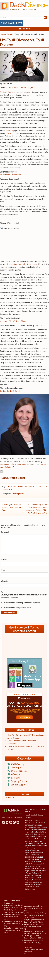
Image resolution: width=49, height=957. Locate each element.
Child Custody (17, 764)
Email (4, 570)
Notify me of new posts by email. (18, 607)
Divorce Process (19, 771)
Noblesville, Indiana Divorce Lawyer (14, 464)
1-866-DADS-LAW (11, 23)
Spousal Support (19, 784)
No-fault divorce (6, 92)
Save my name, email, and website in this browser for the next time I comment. (24, 596)
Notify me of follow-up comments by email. (22, 602)
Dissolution (11, 486)
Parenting (15, 777)
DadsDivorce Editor (13, 477)
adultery (9, 130)
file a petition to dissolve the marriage (22, 264)
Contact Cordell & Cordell (10, 391)
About (28, 815)
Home (3, 34)
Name (4, 559)
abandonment (13, 133)
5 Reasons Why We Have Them (13, 321)
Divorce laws (22, 486)
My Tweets (9, 798)
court (29, 92)
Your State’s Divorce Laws (11, 175)
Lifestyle (15, 774)
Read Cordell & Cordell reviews (12, 817)
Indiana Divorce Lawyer (23, 88)
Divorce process (18, 494)
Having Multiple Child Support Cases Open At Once (11, 507)
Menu (25, 28)
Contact (34, 815)
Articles (11, 34)
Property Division (19, 781)
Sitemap (28, 817)
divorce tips (33, 486)
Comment (5, 532)
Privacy (40, 815)
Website (4, 581)
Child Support (17, 767)
